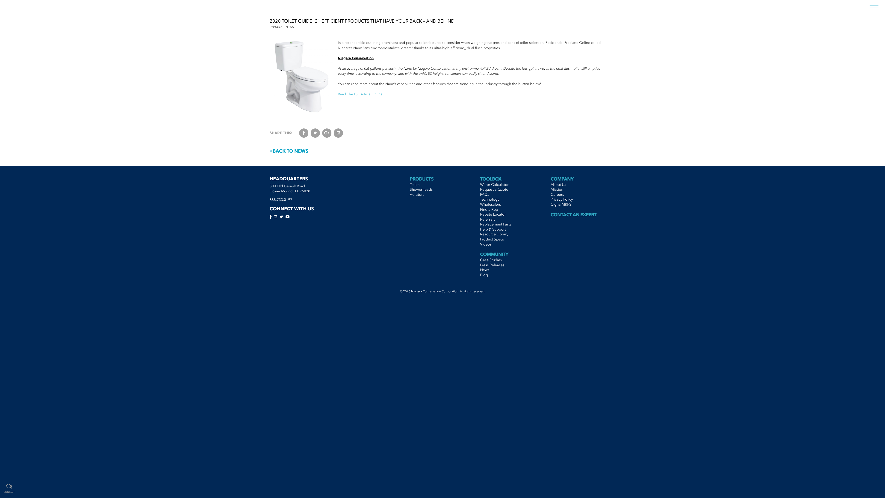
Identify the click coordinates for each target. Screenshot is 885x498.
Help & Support (493, 229)
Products (422, 179)
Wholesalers (490, 204)
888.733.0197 (281, 200)
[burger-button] (874, 8)
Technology (489, 199)
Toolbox (490, 179)
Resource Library (494, 234)
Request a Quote (494, 189)
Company (562, 179)
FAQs (484, 194)
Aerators (417, 194)
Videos (486, 244)
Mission (557, 189)
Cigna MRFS (561, 204)
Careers (557, 194)
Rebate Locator (493, 214)
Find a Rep (489, 209)
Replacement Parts (495, 224)
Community (494, 254)
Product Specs (492, 239)
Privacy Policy (562, 199)
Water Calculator (494, 184)
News (484, 269)
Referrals (487, 219)
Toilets (415, 184)
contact (9, 492)
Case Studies (491, 260)
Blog (484, 275)
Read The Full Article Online (360, 94)
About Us (558, 184)
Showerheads (421, 189)
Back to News (289, 151)
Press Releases (492, 265)
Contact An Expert (573, 214)
